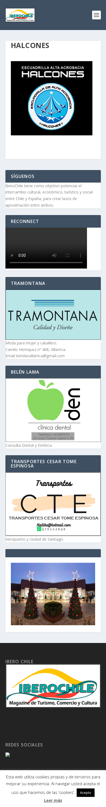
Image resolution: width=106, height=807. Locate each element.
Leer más (53, 800)
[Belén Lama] (53, 410)
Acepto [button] (85, 792)
